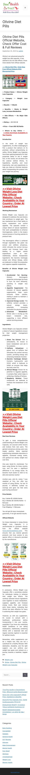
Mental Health (7, 748)
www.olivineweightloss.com (12, 531)
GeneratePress (15, 772)
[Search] (25, 675)
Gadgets (5, 734)
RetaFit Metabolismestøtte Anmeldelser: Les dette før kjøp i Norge (13, 712)
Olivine (7, 662)
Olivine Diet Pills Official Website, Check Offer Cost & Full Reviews (14, 42)
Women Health (7, 762)
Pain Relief (6, 751)
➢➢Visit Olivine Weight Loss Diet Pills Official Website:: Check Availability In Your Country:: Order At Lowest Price (13, 197)
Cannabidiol (6, 731)
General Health (7, 737)
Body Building (7, 728)
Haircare (5, 742)
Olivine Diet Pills (15, 662)
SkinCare (5, 754)
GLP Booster (6, 739)
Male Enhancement (8, 745)
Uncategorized (7, 757)
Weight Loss (9, 660)
